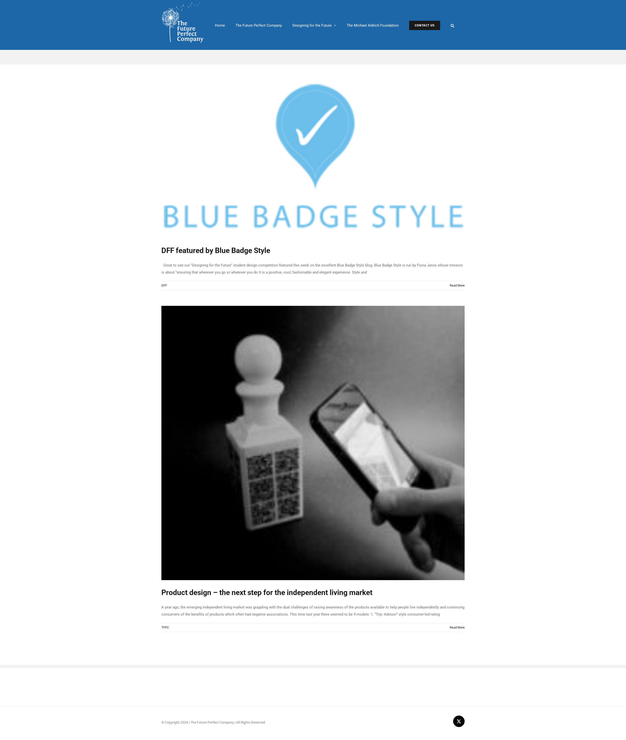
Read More (457, 285)
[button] (452, 25)
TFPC (165, 627)
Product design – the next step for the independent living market (266, 592)
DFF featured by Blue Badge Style (215, 250)
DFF (164, 285)
